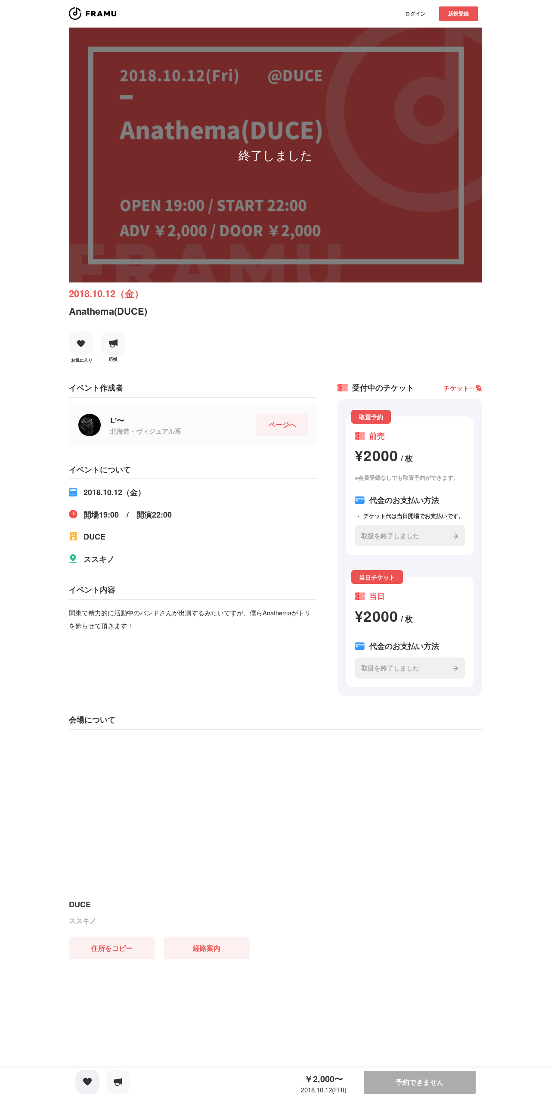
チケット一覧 (462, 388)
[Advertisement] (133, 1013)
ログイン (415, 13)
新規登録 (458, 13)
